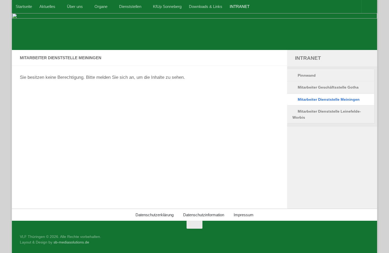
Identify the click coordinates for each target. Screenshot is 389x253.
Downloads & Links (205, 6)
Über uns (75, 6)
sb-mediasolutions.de (71, 242)
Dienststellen (130, 6)
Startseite (24, 6)
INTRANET (240, 6)
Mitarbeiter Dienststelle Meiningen (329, 99)
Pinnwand (307, 75)
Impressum (244, 215)
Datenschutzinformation (203, 215)
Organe (100, 6)
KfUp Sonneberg (167, 6)
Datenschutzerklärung (154, 215)
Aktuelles (47, 6)
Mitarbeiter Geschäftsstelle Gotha (328, 87)
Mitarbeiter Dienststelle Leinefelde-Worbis (326, 114)
